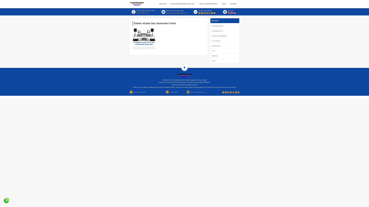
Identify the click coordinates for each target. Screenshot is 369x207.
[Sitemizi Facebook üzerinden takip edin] (199, 13)
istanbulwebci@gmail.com (176, 13)
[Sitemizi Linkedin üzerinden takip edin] (207, 13)
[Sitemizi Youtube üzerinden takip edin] (209, 13)
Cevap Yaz (18, 192)
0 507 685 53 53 (142, 13)
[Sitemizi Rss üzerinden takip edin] (214, 13)
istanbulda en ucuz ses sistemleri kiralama (144, 43)
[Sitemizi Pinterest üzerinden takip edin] (212, 13)
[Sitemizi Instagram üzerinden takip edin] (204, 13)
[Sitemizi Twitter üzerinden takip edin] (202, 13)
